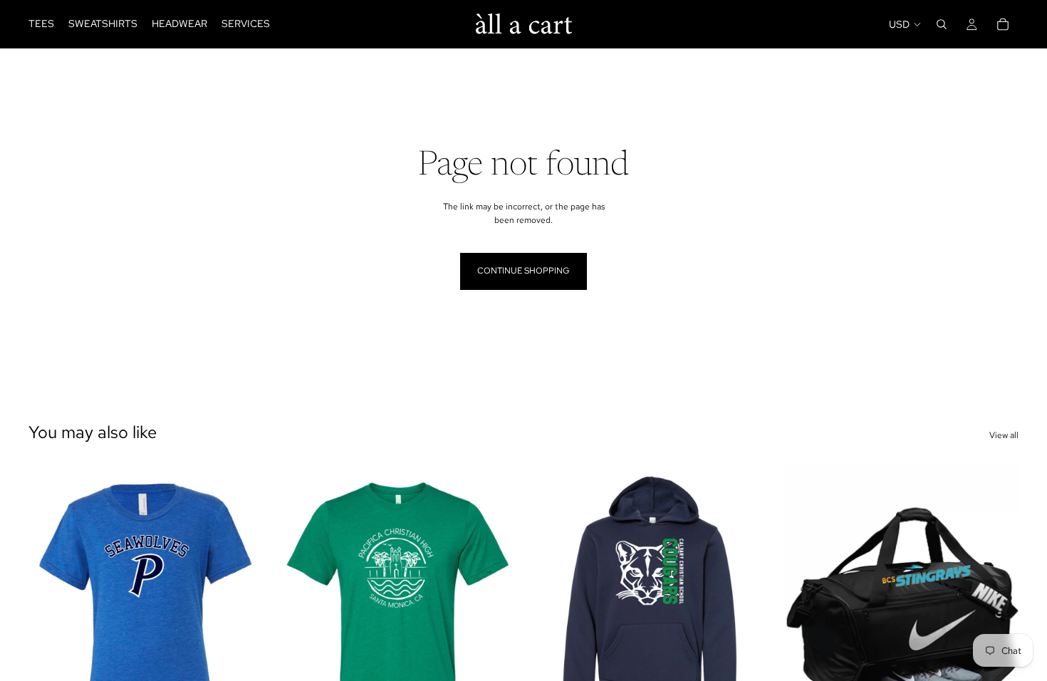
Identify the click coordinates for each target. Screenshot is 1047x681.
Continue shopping (523, 270)
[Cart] (1003, 24)
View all (1004, 435)
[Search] (941, 24)
